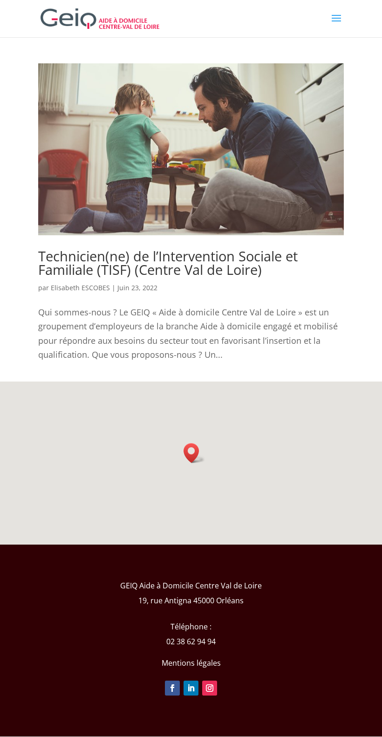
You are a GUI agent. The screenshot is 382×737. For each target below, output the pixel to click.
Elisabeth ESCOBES (80, 287)
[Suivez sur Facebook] (172, 688)
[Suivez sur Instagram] (209, 688)
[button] (194, 453)
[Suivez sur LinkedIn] (191, 688)
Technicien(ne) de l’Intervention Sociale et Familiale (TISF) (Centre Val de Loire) (168, 263)
